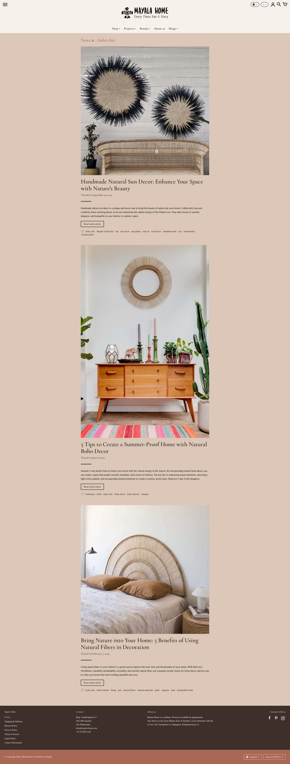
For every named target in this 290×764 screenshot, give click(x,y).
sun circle (124, 231)
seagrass (165, 690)
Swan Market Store (172, 721)
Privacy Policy (11, 730)
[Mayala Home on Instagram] (282, 719)
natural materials (145, 690)
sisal (173, 690)
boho (99, 494)
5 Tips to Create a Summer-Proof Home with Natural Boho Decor (144, 448)
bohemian (90, 494)
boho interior (133, 494)
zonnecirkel (189, 231)
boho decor (120, 494)
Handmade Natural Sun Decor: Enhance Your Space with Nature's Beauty (142, 185)
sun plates (136, 231)
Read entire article (92, 224)
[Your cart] (285, 4)
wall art (145, 231)
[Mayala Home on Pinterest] (276, 719)
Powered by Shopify (43, 757)
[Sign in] (273, 4)
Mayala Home (27, 757)
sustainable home (185, 690)
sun (117, 231)
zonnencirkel (87, 234)
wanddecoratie (170, 231)
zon (180, 231)
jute (119, 690)
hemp (113, 690)
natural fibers (129, 690)
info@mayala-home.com (86, 728)
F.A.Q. (7, 717)
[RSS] (93, 40)
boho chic (90, 231)
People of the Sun (105, 231)
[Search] (279, 4)
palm (157, 690)
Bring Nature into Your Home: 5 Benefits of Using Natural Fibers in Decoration (139, 644)
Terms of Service (12, 734)
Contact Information (13, 743)
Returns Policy (11, 726)
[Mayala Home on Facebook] (269, 719)
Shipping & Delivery (14, 721)
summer (145, 494)
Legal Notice (10, 738)
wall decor (156, 231)
